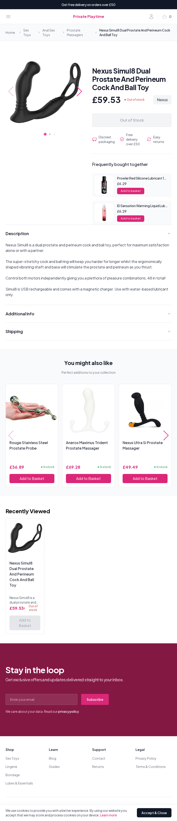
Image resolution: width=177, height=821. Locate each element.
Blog (52, 758)
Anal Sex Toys (48, 32)
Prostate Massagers (75, 32)
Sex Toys (27, 32)
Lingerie (11, 766)
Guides (54, 766)
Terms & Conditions (151, 766)
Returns (98, 766)
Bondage (13, 775)
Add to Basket (32, 478)
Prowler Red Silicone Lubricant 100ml (144, 178)
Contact (98, 758)
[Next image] (79, 91)
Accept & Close (154, 813)
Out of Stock (132, 120)
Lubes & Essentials (19, 783)
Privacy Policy (146, 758)
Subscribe (95, 699)
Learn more (108, 815)
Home (10, 32)
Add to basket (131, 191)
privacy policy (68, 711)
